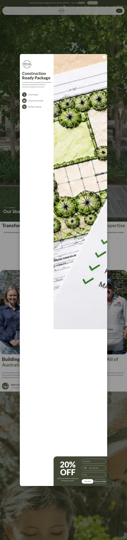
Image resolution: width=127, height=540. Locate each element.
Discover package (100, 481)
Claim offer (87, 481)
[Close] (104, 57)
